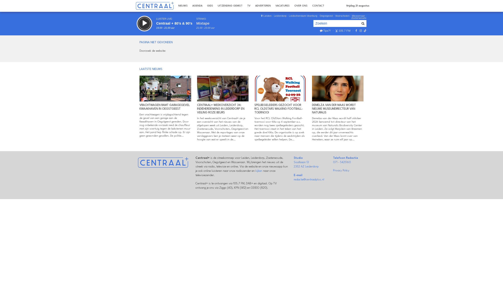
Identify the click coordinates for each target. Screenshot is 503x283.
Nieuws (183, 6)
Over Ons (300, 6)
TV (249, 6)
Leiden (267, 16)
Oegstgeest (326, 16)
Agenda (197, 6)
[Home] (155, 6)
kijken (258, 171)
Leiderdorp (280, 16)
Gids (210, 6)
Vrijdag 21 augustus (357, 6)
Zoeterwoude (359, 18)
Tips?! (327, 30)
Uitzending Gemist (230, 6)
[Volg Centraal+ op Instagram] (360, 30)
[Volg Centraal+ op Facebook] (356, 30)
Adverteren (263, 6)
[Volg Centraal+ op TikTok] (364, 30)
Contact (318, 6)
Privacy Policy (341, 170)
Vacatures (282, 6)
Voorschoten (342, 16)
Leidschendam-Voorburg (303, 16)
